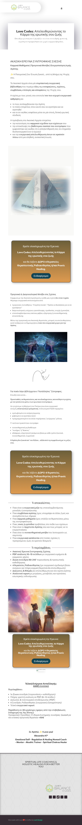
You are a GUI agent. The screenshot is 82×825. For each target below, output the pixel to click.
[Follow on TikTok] (58, 797)
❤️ (24, 820)
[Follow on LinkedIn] (65, 797)
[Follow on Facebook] (50, 797)
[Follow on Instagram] (54, 797)
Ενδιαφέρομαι (41, 275)
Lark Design (38, 820)
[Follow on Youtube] (61, 797)
